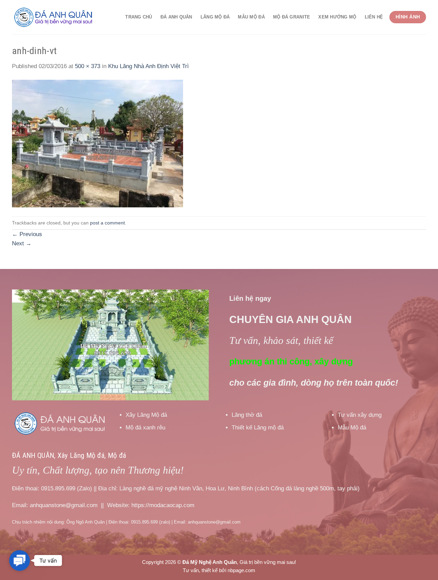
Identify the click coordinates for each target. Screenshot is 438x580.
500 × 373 (87, 66)
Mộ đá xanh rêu (145, 427)
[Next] (196, 345)
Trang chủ (138, 17)
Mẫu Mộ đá (251, 17)
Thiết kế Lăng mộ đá (258, 427)
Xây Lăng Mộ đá (146, 415)
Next (21, 243)
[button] (19, 560)
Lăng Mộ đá (215, 17)
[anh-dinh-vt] (97, 143)
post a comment (107, 222)
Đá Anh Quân (176, 17)
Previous (27, 234)
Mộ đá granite (291, 17)
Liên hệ (374, 17)
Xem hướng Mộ (337, 17)
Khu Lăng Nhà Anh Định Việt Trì (148, 66)
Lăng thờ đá (247, 415)
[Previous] (24, 345)
